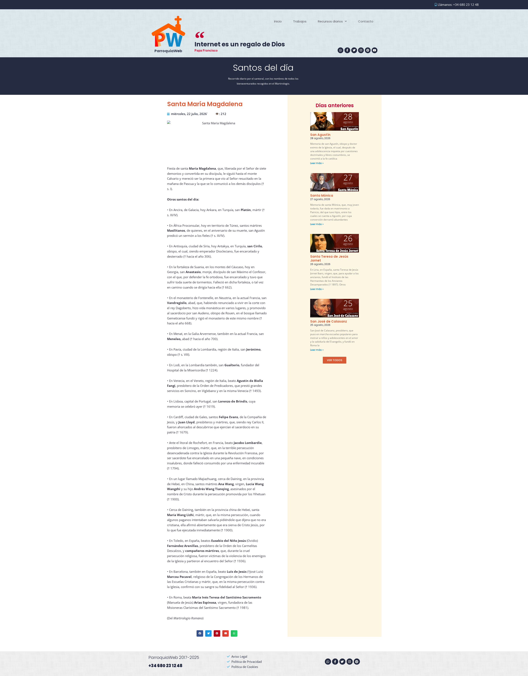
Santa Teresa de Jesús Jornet (329, 258)
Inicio (278, 21)
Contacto (365, 21)
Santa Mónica (321, 195)
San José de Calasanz (328, 321)
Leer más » (317, 163)
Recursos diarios (330, 21)
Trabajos (299, 21)
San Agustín (320, 135)
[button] (200, 633)
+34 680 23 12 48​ (165, 666)
